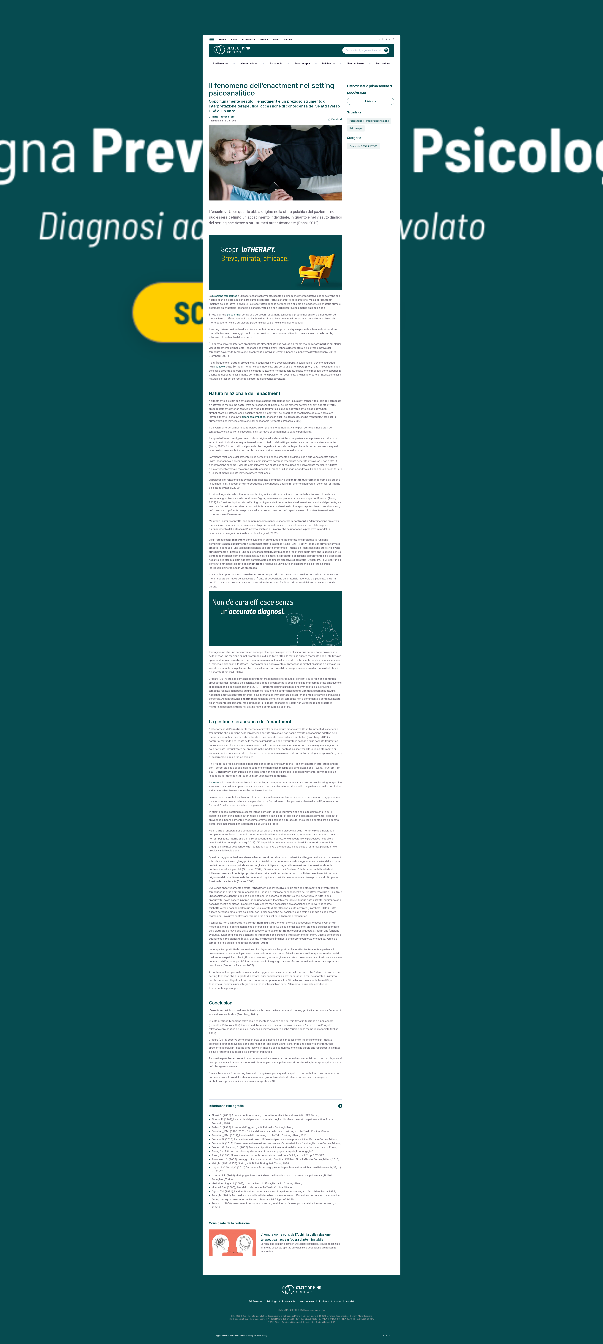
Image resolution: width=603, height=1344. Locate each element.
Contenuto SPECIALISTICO (364, 146)
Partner (288, 39)
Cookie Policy (261, 1336)
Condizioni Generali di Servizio (296, 1322)
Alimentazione (249, 63)
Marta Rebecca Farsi (223, 116)
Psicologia (276, 63)
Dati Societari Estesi (321, 1322)
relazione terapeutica (224, 295)
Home (222, 39)
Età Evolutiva (220, 63)
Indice (234, 39)
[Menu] (212, 40)
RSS (333, 1322)
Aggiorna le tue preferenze (227, 1336)
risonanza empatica (253, 416)
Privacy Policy (247, 1336)
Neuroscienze (355, 63)
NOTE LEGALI (274, 1322)
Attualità (350, 1301)
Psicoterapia (302, 63)
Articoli (264, 39)
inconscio (219, 366)
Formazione (383, 63)
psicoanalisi (234, 314)
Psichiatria (328, 63)
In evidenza (248, 39)
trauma (215, 782)
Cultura (337, 1301)
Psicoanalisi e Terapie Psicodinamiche (369, 120)
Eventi (275, 39)
